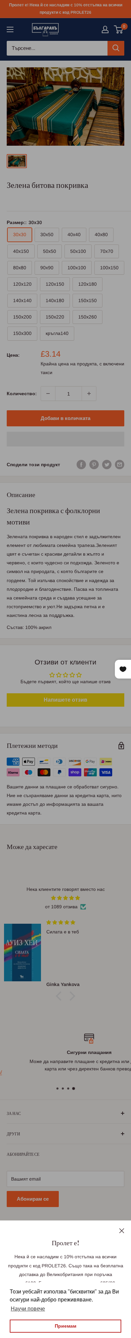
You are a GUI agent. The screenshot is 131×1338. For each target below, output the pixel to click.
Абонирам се (33, 1199)
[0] (119, 29)
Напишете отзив (65, 700)
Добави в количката (65, 418)
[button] (65, 439)
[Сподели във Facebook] (81, 464)
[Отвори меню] (10, 29)
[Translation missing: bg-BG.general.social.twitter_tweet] (107, 464)
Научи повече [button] (28, 1309)
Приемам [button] (65, 1326)
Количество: (22, 393)
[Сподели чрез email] (119, 464)
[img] (65, 898)
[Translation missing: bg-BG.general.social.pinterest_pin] (94, 464)
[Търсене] (115, 48)
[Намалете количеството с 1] (48, 393)
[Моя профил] (105, 29)
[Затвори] (121, 1230)
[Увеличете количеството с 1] (89, 393)
